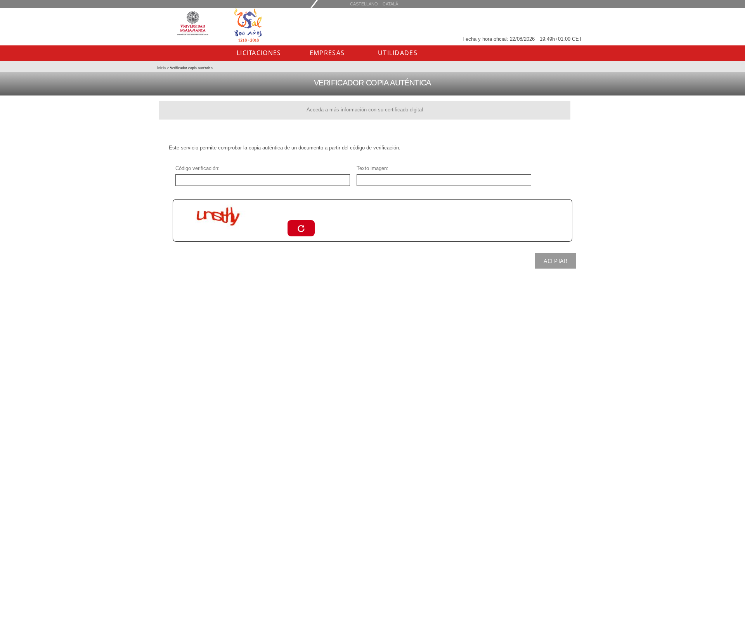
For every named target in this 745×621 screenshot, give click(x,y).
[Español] (390, 4)
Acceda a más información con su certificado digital (365, 110)
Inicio (162, 68)
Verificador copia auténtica (191, 68)
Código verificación (196, 168)
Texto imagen (372, 168)
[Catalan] (364, 4)
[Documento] (301, 228)
